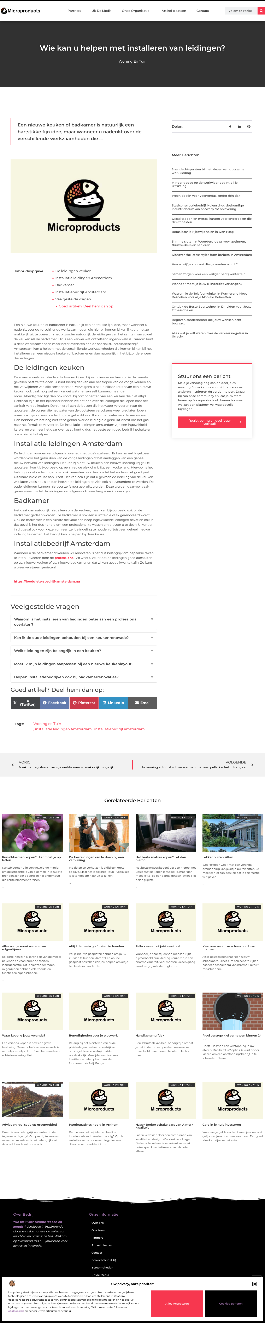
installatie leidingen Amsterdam (63, 729)
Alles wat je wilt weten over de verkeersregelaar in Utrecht (210, 335)
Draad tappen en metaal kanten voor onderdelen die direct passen (212, 220)
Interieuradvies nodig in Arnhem (93, 1124)
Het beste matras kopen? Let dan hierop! (161, 858)
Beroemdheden (102, 1267)
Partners (74, 11)
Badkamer (64, 285)
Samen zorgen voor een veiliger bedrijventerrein (209, 274)
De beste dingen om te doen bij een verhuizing (96, 858)
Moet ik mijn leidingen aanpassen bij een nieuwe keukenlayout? (84, 664)
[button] (255, 1284)
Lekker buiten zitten (217, 857)
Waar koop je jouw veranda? (23, 1035)
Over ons (98, 1222)
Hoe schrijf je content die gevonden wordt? (205, 264)
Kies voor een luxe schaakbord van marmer (228, 947)
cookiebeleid (16, 1310)
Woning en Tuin (133, 61)
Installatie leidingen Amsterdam (83, 278)
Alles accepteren (177, 1303)
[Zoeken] (261, 11)
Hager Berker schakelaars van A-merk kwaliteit (164, 1126)
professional (65, 558)
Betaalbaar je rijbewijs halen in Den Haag (203, 232)
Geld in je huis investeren (221, 1124)
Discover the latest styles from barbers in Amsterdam (212, 255)
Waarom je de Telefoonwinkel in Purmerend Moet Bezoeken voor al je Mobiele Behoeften (209, 295)
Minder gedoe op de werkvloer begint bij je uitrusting (205, 184)
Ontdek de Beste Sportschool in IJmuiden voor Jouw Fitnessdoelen (211, 308)
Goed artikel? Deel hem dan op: (86, 306)
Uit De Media (102, 11)
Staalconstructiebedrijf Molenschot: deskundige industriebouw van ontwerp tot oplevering (208, 207)
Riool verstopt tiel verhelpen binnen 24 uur (232, 1037)
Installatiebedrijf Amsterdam (80, 292)
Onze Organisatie (135, 11)
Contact (202, 11)
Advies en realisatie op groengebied (29, 1124)
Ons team (98, 1230)
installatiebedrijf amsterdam (119, 729)
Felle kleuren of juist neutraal (158, 946)
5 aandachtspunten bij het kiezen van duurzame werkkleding (208, 171)
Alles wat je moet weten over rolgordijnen (24, 947)
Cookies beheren (231, 1303)
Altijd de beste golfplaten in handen (96, 946)
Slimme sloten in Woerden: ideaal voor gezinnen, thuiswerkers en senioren (209, 243)
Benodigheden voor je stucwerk (93, 1035)
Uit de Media (100, 1275)
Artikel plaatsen (174, 11)
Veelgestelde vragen (73, 299)
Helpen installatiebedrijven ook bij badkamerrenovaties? (84, 677)
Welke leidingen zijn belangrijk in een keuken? (84, 651)
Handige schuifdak (150, 1035)
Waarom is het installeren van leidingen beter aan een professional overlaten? (84, 622)
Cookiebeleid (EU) (104, 1260)
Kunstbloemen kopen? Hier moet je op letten (31, 858)
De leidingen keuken (73, 271)
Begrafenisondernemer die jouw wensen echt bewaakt (206, 321)
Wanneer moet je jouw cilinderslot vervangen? (207, 284)
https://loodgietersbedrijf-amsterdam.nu (47, 581)
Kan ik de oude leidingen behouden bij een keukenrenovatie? (84, 638)
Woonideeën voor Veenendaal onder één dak (206, 196)
